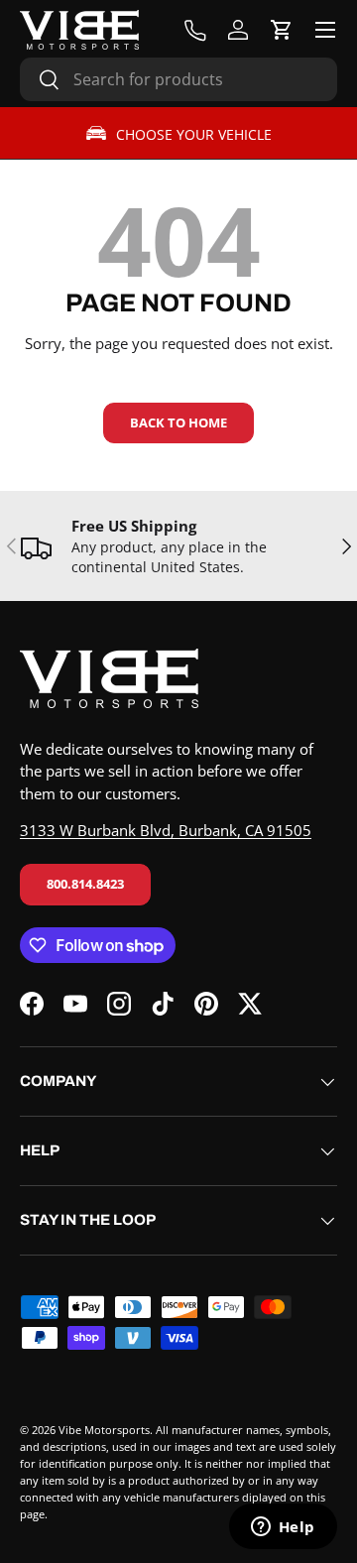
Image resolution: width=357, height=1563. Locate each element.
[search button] (40, 81)
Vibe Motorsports (104, 1429)
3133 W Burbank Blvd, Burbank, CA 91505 (165, 830)
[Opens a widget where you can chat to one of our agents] (282, 1528)
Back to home (178, 422)
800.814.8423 (85, 884)
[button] (281, 30)
